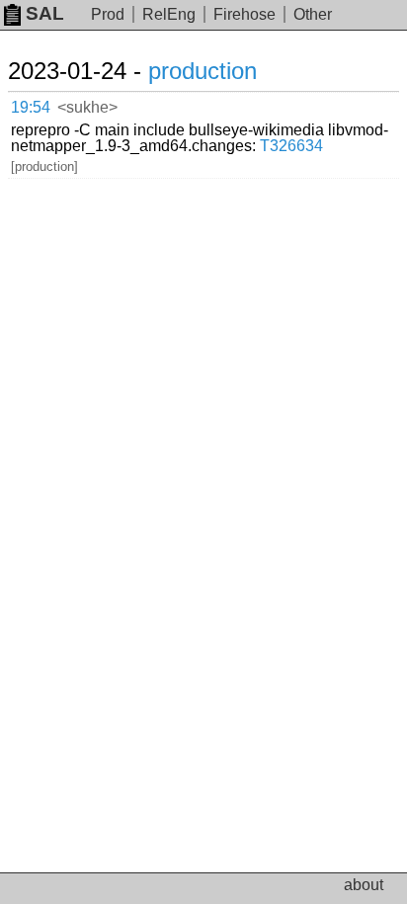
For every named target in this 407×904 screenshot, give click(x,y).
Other (312, 14)
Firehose (244, 14)
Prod (107, 14)
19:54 (30, 107)
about (363, 884)
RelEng (169, 14)
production (202, 70)
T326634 (291, 145)
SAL (45, 13)
